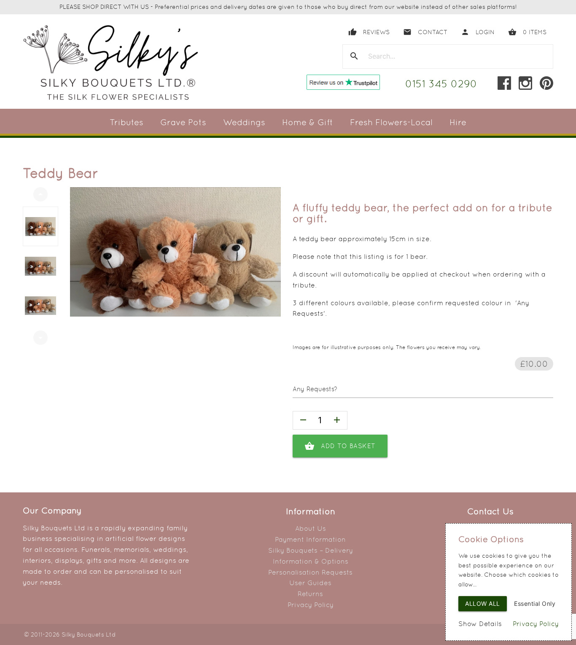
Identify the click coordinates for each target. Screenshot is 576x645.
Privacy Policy (311, 605)
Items (527, 32)
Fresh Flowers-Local (391, 122)
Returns (310, 594)
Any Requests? (315, 388)
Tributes (126, 122)
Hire (457, 122)
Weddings (244, 122)
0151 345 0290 (441, 83)
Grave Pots (183, 122)
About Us (310, 528)
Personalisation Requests (310, 572)
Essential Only (534, 603)
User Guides (310, 583)
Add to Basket (340, 446)
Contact (425, 32)
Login (478, 32)
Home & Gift (307, 122)
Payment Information (310, 539)
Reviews (369, 32)
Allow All (482, 603)
